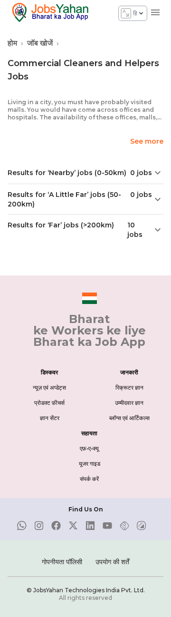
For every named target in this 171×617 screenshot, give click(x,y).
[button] (85, 172)
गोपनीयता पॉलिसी (62, 562)
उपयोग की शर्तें (112, 562)
